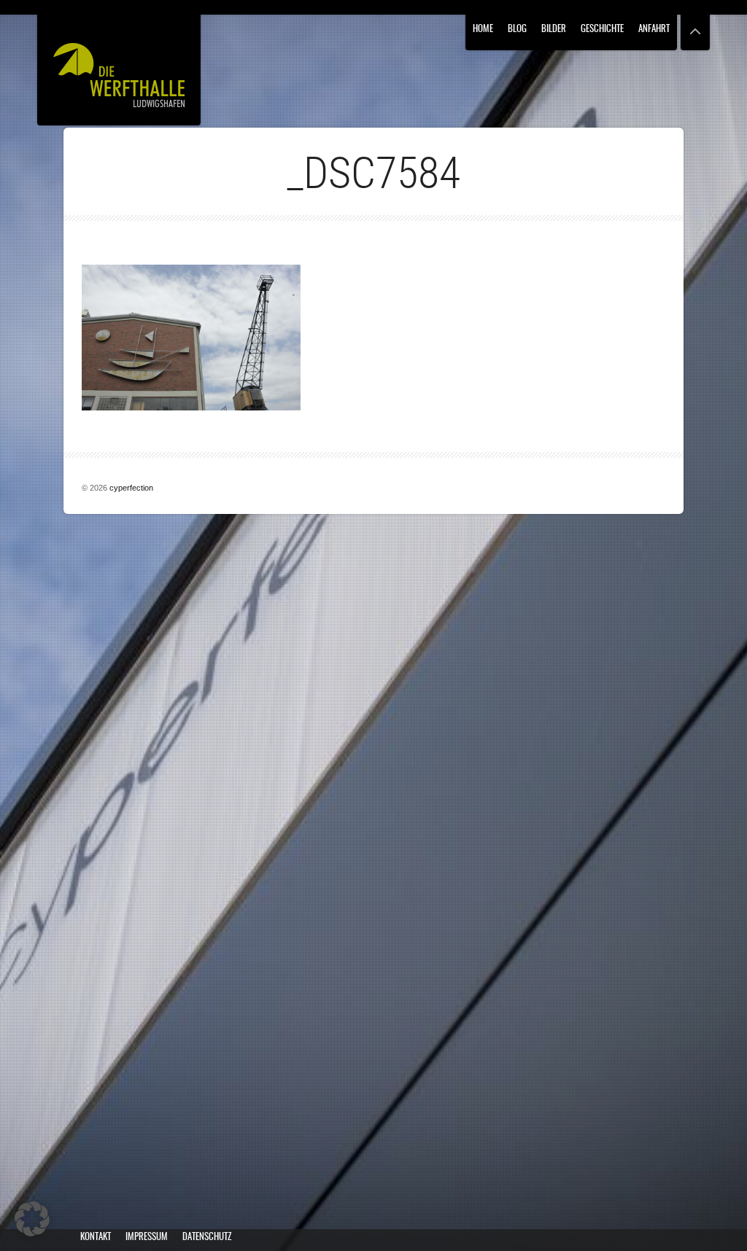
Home (483, 29)
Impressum (146, 1237)
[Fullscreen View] (695, 25)
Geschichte (602, 29)
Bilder (553, 29)
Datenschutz (206, 1237)
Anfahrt (654, 29)
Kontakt (95, 1237)
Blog (517, 29)
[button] (32, 1219)
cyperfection (131, 487)
